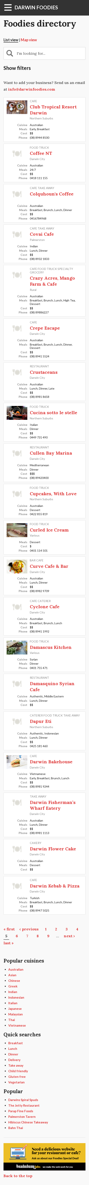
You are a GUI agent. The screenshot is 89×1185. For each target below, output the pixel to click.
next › (69, 936)
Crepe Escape (45, 328)
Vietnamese (17, 1025)
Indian (12, 992)
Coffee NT (41, 153)
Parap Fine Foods (20, 1111)
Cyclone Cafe (44, 606)
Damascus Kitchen (51, 647)
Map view (29, 40)
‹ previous (28, 929)
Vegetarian (16, 1082)
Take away (15, 1065)
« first (9, 929)
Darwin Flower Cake (53, 849)
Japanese (15, 1008)
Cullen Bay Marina (51, 453)
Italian (12, 1003)
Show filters (17, 68)
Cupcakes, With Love (53, 494)
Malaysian (15, 1014)
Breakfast (15, 1043)
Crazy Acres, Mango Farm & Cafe (52, 281)
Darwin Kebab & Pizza (54, 886)
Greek (12, 986)
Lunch (12, 1048)
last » (9, 943)
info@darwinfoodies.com (31, 89)
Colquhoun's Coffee (51, 194)
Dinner (13, 1054)
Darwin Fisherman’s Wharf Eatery (53, 805)
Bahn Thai (15, 1128)
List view (11, 40)
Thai (11, 1020)
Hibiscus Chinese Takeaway (28, 1122)
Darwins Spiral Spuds (23, 1100)
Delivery (14, 1060)
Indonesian (16, 997)
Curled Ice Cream (49, 530)
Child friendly (18, 1071)
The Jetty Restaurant (24, 1105)
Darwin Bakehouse (51, 762)
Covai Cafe (42, 234)
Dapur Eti (41, 721)
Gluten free (17, 1076)
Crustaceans (44, 372)
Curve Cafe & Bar (49, 566)
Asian (12, 975)
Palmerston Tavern (22, 1116)
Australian (15, 969)
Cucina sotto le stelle (53, 412)
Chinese (14, 980)
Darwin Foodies (36, 7)
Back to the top (18, 1175)
